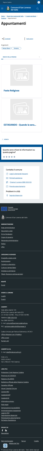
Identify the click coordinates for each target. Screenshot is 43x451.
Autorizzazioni (5, 261)
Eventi (3, 299)
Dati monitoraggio (7, 441)
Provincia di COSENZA (8, 375)
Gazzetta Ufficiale (7, 385)
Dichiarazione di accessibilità (10, 408)
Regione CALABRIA (7, 379)
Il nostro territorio (31, 16)
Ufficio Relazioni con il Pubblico (11, 334)
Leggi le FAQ (5, 413)
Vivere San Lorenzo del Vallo (15, 16)
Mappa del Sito (14, 443)
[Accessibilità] (5, 445)
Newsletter (5, 433)
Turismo (3, 18)
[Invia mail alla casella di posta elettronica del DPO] (13, 352)
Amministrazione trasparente (11, 410)
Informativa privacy (7, 401)
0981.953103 (12, 317)
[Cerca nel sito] (37, 8)
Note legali (4, 404)
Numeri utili (5, 341)
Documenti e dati (6, 231)
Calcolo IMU (5, 391)
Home (3, 16)
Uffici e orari (5, 337)
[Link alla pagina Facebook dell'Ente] (2, 430)
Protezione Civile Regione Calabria (12, 372)
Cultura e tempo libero (8, 267)
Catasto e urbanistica (8, 264)
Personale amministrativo (9, 240)
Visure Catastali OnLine (9, 388)
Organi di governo (7, 237)
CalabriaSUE (5, 398)
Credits (36, 441)
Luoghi (3, 296)
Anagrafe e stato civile (8, 258)
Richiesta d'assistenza (8, 420)
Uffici (2, 247)
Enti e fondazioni (6, 234)
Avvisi (3, 285)
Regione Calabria (7, 2)
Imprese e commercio (8, 271)
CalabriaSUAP (5, 395)
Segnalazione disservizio (9, 415)
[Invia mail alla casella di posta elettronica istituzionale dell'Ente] (17, 323)
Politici (3, 243)
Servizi (23, 441)
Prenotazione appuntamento (10, 418)
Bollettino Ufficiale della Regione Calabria (15, 382)
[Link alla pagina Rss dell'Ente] (6, 430)
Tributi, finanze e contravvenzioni (12, 274)
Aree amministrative (8, 227)
